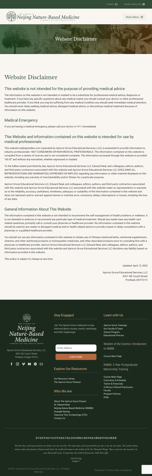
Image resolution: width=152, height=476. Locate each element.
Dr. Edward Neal (62, 404)
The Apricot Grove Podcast (67, 382)
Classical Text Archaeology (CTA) (70, 415)
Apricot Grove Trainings (115, 325)
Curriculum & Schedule (115, 380)
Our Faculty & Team (113, 328)
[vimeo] (23, 364)
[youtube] (29, 364)
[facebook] (11, 364)
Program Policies (112, 394)
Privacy (110, 470)
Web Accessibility (123, 470)
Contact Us (59, 418)
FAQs (106, 397)
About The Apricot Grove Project (70, 401)
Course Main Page (113, 356)
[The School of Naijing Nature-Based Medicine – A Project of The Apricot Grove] (26, 314)
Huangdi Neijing (62, 411)
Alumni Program (112, 332)
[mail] (41, 364)
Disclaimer (100, 470)
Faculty (107, 390)
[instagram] (17, 364)
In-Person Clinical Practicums (118, 387)
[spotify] (35, 364)
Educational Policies (114, 335)
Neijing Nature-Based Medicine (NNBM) (73, 408)
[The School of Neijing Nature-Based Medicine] (43, 12)
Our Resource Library (64, 378)
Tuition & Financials (113, 383)
